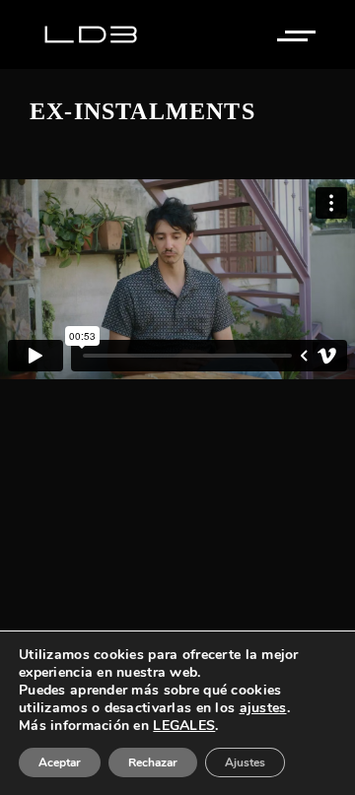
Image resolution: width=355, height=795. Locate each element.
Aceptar (59, 762)
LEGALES (184, 725)
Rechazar (153, 762)
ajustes (263, 708)
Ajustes (245, 762)
